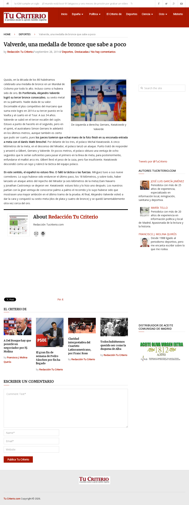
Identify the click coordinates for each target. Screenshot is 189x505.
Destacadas (82, 51)
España (76, 14)
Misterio (178, 14)
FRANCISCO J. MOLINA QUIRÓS (158, 234)
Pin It (60, 299)
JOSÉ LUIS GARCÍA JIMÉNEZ (167, 181)
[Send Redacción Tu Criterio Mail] (36, 235)
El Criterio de (114, 14)
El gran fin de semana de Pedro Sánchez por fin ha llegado (48, 358)
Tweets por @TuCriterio (153, 161)
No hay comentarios (103, 51)
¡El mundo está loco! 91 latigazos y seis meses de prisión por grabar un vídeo (78, 3)
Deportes (131, 14)
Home (7, 34)
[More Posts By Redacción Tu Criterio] (43, 235)
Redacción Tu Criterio (20, 51)
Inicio (64, 14)
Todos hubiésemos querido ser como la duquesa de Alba (113, 345)
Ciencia (146, 14)
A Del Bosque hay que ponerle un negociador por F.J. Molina (17, 346)
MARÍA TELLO (159, 207)
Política (93, 14)
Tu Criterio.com (12, 498)
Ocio (161, 14)
